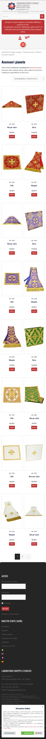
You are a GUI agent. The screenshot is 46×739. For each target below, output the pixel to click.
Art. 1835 (12, 240)
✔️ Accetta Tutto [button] (27, 733)
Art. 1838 (34, 299)
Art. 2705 (34, 531)
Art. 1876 (12, 415)
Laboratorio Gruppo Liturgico (12, 52)
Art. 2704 (12, 531)
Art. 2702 (34, 473)
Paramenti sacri (28, 52)
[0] (26, 38)
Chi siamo (5, 627)
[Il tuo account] (20, 38)
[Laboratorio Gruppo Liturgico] (23, 6)
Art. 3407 (12, 357)
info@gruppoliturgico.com (16, 690)
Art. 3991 (34, 182)
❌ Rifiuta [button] (39, 733)
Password (5, 592)
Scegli (12, 136)
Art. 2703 (12, 473)
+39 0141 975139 (8, 646)
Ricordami (7, 603)
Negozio (5, 630)
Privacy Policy (7, 728)
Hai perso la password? (10, 614)
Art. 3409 (34, 415)
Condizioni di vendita (9, 638)
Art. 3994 (12, 124)
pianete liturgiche (35, 67)
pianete (38, 52)
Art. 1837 (12, 299)
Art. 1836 (34, 240)
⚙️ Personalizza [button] (9, 733)
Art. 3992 (12, 182)
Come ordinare (7, 634)
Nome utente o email (9, 582)
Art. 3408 (34, 357)
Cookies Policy (33, 727)
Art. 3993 (34, 124)
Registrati (5, 642)
